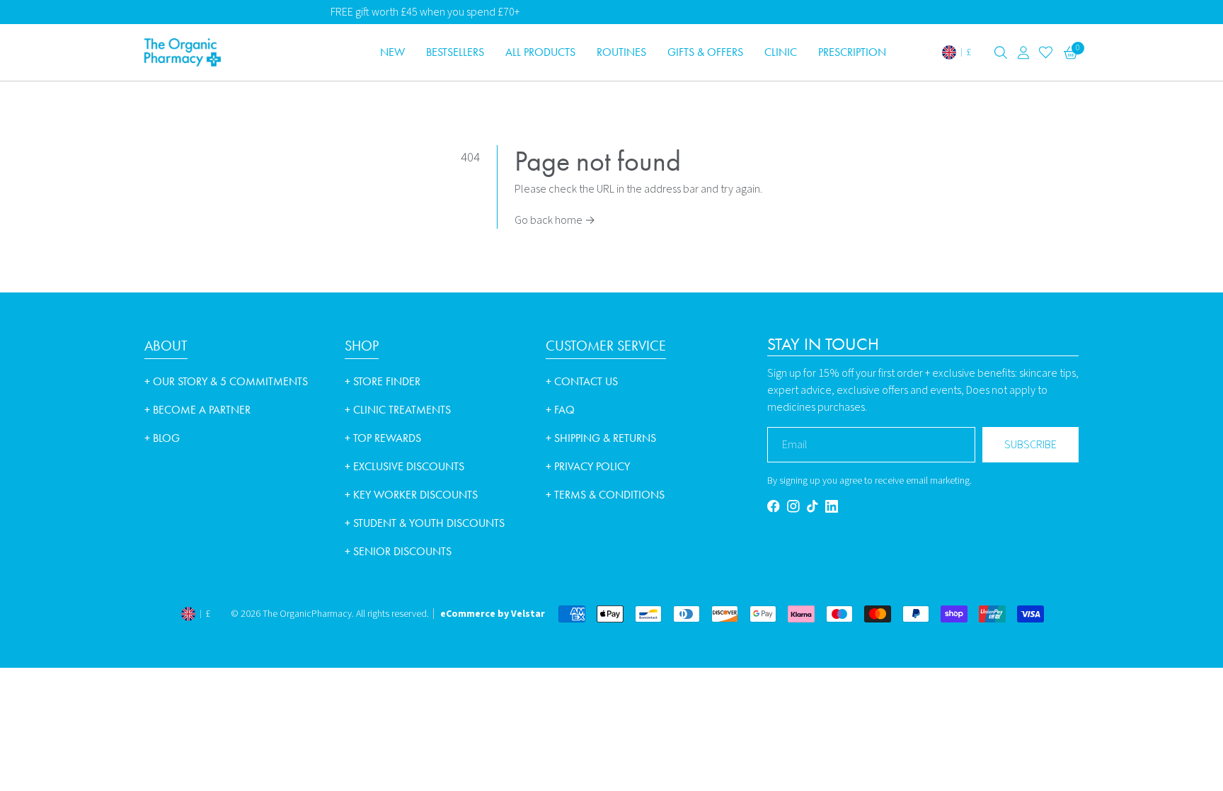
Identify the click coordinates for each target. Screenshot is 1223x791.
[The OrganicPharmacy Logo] (236, 52)
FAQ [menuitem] (560, 409)
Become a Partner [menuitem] (197, 409)
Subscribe (1030, 445)
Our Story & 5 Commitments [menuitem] (226, 381)
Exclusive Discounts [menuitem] (404, 466)
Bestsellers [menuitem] (455, 52)
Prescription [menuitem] (852, 52)
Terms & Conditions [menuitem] (605, 494)
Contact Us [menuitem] (582, 381)
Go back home (555, 220)
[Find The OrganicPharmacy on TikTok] (812, 506)
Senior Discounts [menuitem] (398, 551)
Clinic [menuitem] (780, 52)
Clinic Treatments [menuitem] (398, 409)
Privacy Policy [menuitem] (588, 466)
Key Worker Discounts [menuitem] (411, 494)
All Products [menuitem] (540, 52)
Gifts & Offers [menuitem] (705, 52)
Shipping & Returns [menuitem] (601, 438)
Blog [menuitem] (162, 438)
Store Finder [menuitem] (382, 381)
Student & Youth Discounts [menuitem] (425, 523)
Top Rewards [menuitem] (383, 438)
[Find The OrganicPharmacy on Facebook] (773, 506)
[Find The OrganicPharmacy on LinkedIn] (831, 506)
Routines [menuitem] (621, 52)
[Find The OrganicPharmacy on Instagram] (793, 506)
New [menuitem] (392, 52)
